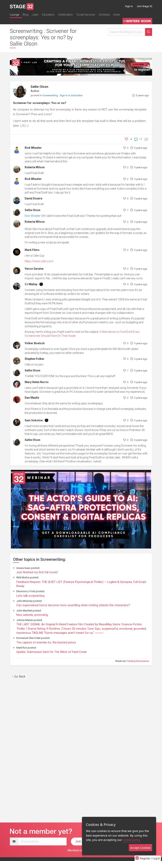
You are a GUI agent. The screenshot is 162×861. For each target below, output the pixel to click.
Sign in (129, 6)
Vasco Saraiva (34, 268)
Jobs (35, 14)
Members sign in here (81, 850)
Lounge (14, 14)
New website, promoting (32, 615)
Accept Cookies (140, 848)
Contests (104, 14)
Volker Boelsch (35, 343)
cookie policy (131, 840)
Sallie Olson (39, 87)
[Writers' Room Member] (41, 283)
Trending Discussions (137, 661)
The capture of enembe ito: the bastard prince (46, 642)
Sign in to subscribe (71, 95)
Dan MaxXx (32, 397)
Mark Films (32, 249)
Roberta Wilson (35, 167)
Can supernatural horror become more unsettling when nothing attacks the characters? (73, 605)
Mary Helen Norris (37, 382)
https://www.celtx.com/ (39, 261)
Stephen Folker (34, 358)
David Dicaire (33, 198)
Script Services (85, 14)
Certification (65, 14)
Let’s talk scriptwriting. (30, 595)
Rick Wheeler (33, 147)
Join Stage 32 (144, 6)
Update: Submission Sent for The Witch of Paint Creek (51, 652)
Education (48, 14)
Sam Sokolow (34, 420)
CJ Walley (31, 284)
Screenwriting (50, 95)
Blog (25, 14)
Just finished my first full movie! (37, 572)
